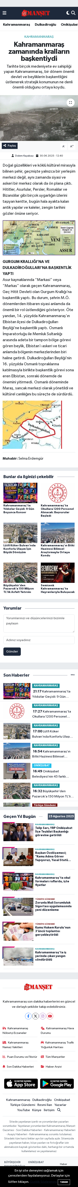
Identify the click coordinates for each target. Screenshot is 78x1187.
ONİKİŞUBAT (42, 765)
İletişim (49, 1110)
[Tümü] (73, 675)
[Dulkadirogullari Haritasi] (32, 424)
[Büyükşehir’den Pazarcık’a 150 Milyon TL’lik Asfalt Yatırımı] (20, 572)
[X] (35, 1016)
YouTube (23, 1110)
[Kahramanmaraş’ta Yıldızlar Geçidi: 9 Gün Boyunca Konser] (20, 493)
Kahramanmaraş (16, 24)
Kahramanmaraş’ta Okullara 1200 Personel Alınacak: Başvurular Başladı (52, 714)
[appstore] (21, 1084)
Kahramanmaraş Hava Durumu (57, 1030)
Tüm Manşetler (55, 1056)
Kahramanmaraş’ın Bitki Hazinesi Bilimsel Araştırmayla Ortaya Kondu (52, 754)
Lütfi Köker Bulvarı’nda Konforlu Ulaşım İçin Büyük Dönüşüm (19, 549)
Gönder (12, 651)
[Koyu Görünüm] (68, 13)
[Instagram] (42, 1016)
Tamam (64, 1182)
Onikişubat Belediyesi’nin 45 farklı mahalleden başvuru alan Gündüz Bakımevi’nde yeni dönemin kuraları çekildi (52, 774)
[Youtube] (50, 1016)
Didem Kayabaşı (24, 156)
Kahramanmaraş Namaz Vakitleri (16, 1045)
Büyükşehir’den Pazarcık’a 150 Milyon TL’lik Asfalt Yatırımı (18, 589)
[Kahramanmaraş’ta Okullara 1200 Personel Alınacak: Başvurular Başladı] (58, 493)
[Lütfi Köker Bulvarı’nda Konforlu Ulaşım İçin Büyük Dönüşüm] (20, 532)
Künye (36, 1110)
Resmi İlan (44, 1105)
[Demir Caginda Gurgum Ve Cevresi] (39, 237)
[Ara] (73, 13)
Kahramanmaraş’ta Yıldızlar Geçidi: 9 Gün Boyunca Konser (18, 509)
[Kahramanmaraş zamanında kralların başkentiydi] (39, 118)
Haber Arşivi (54, 1066)
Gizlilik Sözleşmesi (43, 1182)
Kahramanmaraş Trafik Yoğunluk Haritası (57, 1045)
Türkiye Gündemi (45, 805)
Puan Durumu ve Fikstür (22, 1056)
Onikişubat (62, 1100)
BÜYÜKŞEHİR (12, 1162)
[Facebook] (28, 1016)
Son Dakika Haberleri (20, 1066)
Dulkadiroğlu (45, 24)
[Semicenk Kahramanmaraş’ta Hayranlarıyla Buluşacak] (58, 572)
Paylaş (12, 145)
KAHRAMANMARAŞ (39, 37)
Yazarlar (60, 1105)
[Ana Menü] (4, 13)
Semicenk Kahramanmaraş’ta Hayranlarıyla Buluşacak (58, 589)
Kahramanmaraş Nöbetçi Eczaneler (15, 1030)
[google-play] (57, 1084)
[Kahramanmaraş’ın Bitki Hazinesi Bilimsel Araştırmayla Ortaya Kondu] (58, 532)
